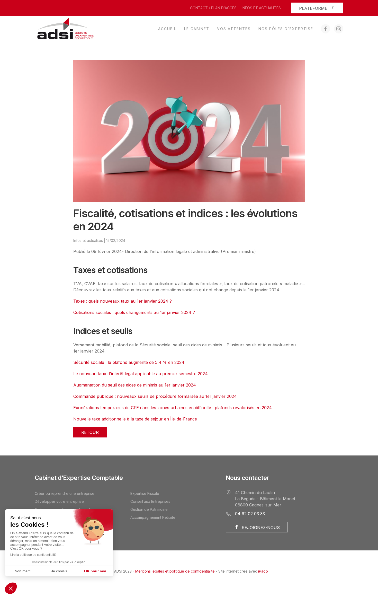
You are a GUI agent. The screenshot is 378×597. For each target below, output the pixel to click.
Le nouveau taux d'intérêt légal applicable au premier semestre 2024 (140, 373)
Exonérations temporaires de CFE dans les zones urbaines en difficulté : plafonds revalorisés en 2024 (172, 407)
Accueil (167, 29)
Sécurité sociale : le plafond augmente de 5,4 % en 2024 (128, 362)
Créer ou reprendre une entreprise (64, 493)
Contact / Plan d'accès (213, 8)
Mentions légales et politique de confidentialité (175, 571)
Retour (90, 432)
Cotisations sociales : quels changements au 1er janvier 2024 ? (134, 312)
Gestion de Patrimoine (149, 509)
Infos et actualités (261, 8)
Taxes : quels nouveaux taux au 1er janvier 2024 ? (122, 301)
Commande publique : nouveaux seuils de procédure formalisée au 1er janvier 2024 (155, 396)
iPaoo (263, 571)
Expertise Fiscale (144, 493)
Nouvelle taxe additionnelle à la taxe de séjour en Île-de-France (135, 419)
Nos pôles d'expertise (285, 29)
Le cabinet (196, 29)
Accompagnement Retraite (152, 517)
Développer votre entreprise (59, 501)
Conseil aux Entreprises (150, 501)
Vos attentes (234, 29)
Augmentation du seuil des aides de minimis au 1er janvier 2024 (134, 385)
